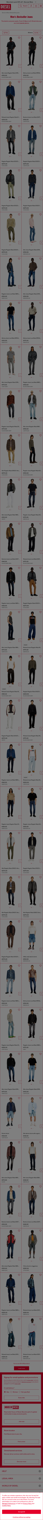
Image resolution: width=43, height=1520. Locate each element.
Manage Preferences (8, 1503)
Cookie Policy (6, 1505)
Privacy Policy (27, 1503)
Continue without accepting (21, 1517)
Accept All (21, 1512)
